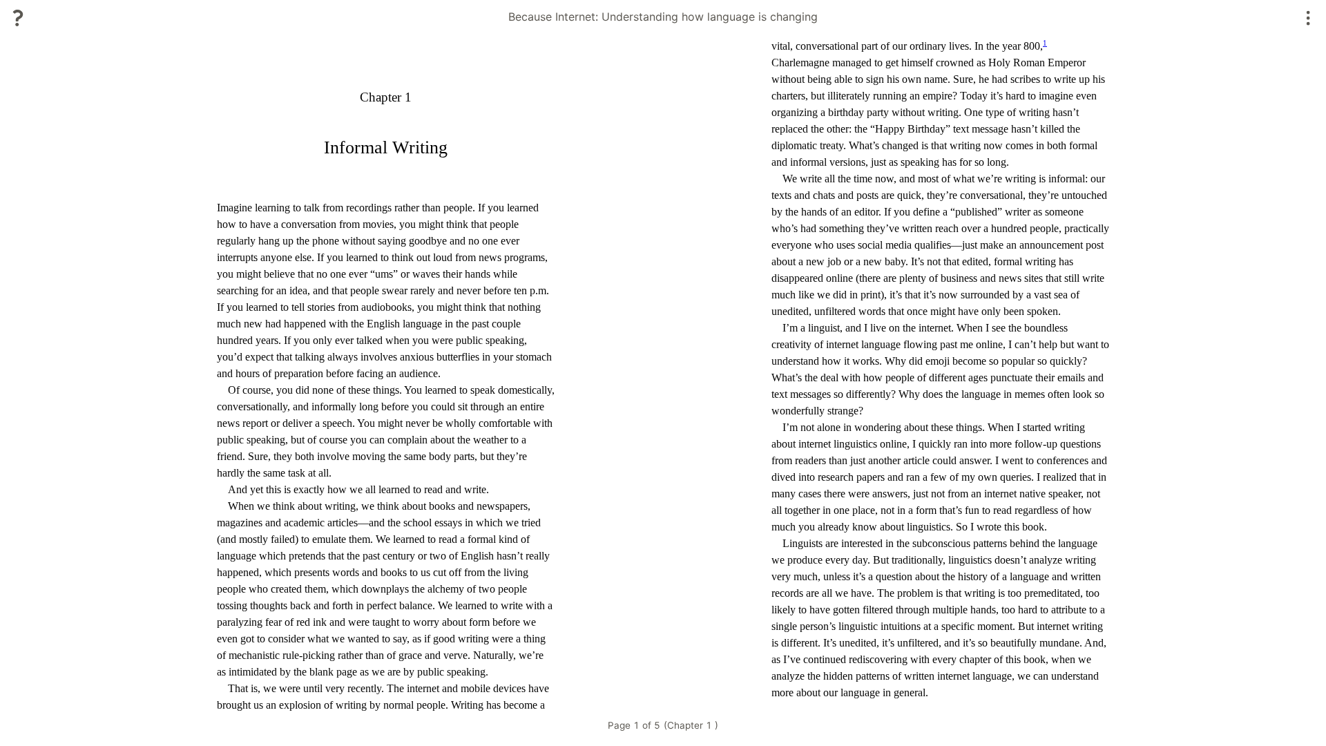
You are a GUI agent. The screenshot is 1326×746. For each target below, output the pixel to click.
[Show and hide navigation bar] (1308, 18)
